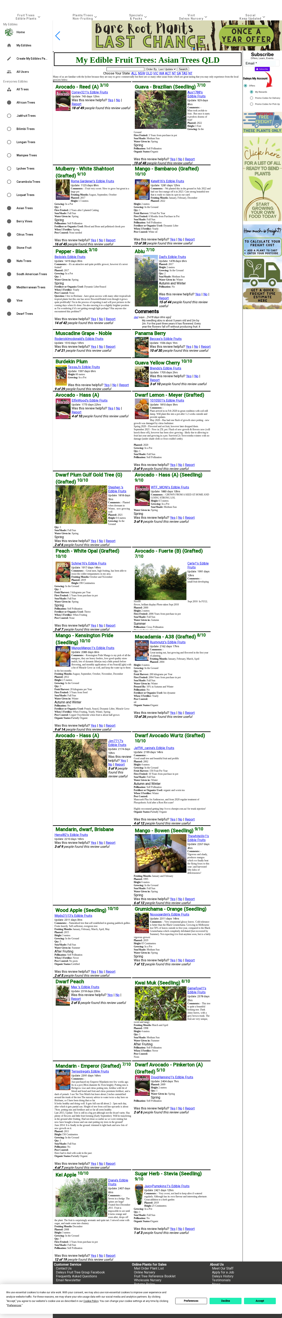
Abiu (144, 251)
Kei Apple (72, 1175)
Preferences (191, 1300)
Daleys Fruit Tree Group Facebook (80, 1272)
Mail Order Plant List (149, 1268)
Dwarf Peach (70, 981)
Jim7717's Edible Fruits (117, 743)
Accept (260, 1300)
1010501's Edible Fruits (167, 400)
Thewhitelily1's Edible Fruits (198, 838)
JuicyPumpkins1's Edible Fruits (167, 1186)
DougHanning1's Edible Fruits (172, 1077)
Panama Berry (150, 333)
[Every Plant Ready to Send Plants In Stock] (262, 178)
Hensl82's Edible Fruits (71, 835)
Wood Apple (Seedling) (87, 910)
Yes (110, 100)
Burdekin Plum (72, 361)
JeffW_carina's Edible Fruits (154, 748)
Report (76, 104)
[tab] (28, 16)
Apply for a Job (223, 1272)
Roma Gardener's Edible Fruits (92, 181)
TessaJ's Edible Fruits (84, 367)
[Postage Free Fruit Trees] (262, 122)
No (118, 100)
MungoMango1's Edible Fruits (92, 648)
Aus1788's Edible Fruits (196, 94)
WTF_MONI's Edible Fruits (170, 487)
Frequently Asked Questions (76, 1276)
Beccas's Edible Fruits (166, 339)
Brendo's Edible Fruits (165, 368)
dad (136, 317)
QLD (149, 73)
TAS (184, 73)
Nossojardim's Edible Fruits (169, 914)
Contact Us (64, 1268)
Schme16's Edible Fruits (88, 563)
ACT (168, 73)
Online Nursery (144, 1272)
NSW (141, 73)
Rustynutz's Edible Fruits (168, 642)
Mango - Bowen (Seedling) (169, 830)
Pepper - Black (76, 251)
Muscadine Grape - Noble (84, 333)
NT (174, 73)
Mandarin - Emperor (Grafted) (93, 1066)
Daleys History (222, 1276)
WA (161, 73)
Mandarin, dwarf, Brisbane (85, 829)
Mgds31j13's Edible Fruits (73, 916)
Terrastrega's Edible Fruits (90, 1071)
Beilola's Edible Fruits (70, 257)
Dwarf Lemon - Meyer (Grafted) (169, 395)
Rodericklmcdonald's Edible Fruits (79, 339)
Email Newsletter (68, 1280)
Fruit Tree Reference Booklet (154, 1276)
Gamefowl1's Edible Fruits (196, 990)
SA (179, 73)
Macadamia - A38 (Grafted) (170, 637)
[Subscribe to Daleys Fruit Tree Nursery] (262, 79)
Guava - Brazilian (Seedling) (170, 87)
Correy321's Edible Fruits (90, 92)
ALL (134, 73)
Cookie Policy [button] (90, 1301)
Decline (225, 1300)
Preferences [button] (14, 1305)
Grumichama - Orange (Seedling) (170, 909)
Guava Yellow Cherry (163, 363)
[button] (187, 48)
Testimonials (221, 1280)
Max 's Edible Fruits (85, 987)
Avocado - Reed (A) (82, 87)
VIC (155, 73)
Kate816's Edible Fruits (167, 181)
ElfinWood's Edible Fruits (90, 400)
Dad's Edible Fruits (172, 257)
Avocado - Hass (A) (77, 395)
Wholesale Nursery (147, 1280)
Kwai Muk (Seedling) (162, 983)
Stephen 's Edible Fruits (117, 489)
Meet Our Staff (222, 1268)
